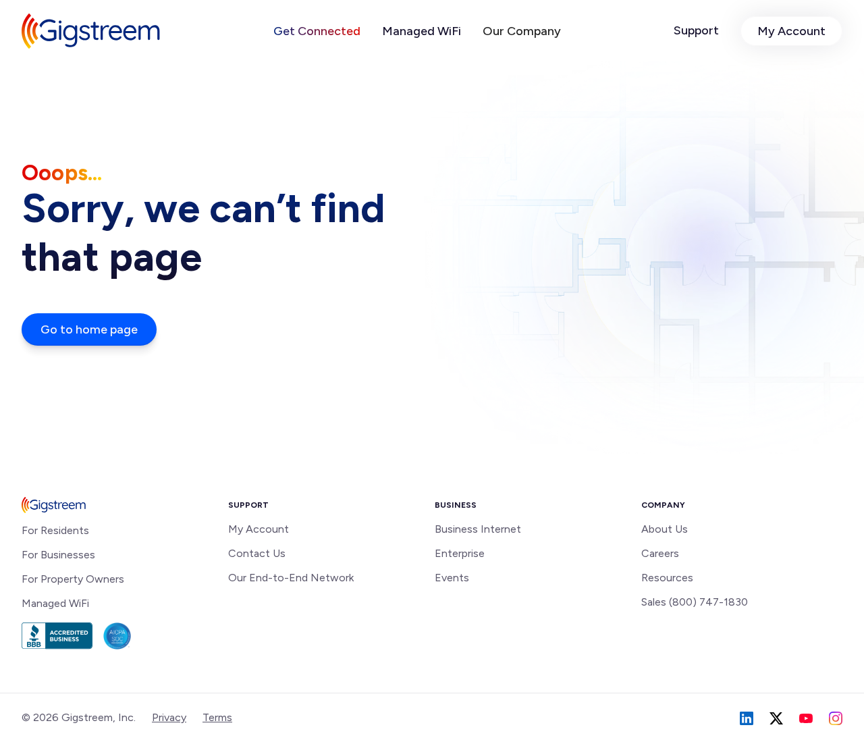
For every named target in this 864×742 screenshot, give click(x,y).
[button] (316, 31)
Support (696, 30)
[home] (91, 31)
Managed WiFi (421, 31)
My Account (791, 31)
